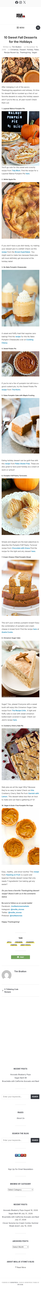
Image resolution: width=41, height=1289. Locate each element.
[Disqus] (20, 1030)
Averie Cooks (7, 632)
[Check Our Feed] (24, 1155)
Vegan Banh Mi (20, 1078)
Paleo (36, 49)
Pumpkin (14, 945)
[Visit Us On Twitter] (19, 1155)
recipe (4, 252)
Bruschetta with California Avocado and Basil (20, 1081)
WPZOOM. (20, 1284)
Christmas (14, 49)
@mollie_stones (17, 909)
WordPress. (14, 1282)
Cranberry (30, 942)
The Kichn (16, 390)
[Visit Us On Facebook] (16, 1155)
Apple (9, 942)
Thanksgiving (25, 52)
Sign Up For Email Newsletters (20, 1169)
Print (22, 957)
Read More (21, 1267)
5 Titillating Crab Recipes (11, 990)
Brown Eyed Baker (22, 252)
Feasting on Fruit (13, 875)
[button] (20, 27)
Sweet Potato (25, 945)
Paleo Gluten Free (22, 463)
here (27, 173)
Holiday (30, 49)
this (32, 790)
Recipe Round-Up (11, 52)
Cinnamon (18, 942)
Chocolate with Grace (21, 548)
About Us (20, 1118)
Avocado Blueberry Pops (20, 1074)
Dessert (23, 49)
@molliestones (16, 915)
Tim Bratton (16, 47)
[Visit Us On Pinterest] (22, 1155)
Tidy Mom (16, 170)
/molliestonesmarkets (20, 906)
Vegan (34, 52)
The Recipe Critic (19, 710)
